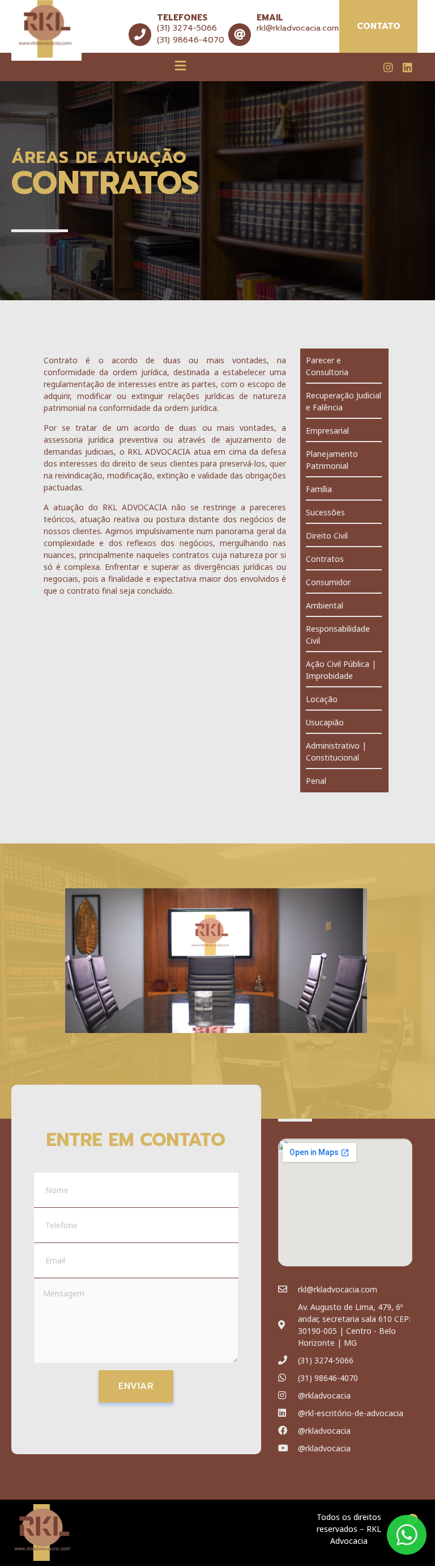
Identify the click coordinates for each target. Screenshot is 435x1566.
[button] (180, 65)
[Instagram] (388, 67)
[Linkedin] (407, 67)
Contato (378, 26)
